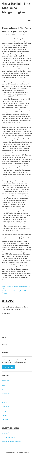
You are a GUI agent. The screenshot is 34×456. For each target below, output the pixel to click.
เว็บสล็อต (5, 398)
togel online (6, 406)
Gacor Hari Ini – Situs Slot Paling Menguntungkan (16, 8)
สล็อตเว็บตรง (6, 393)
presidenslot (6, 433)
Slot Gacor (21, 34)
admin (14, 34)
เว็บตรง (4, 402)
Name (4, 337)
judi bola (5, 419)
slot (3, 385)
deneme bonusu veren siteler (11, 441)
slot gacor (5, 411)
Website (5, 352)
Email (4, 345)
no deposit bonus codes (9, 437)
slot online (5, 380)
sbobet (4, 415)
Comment (6, 313)
